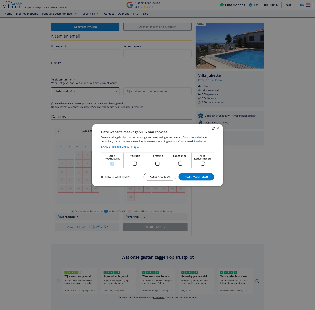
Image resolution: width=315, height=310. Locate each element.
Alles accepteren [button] (196, 176)
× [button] (218, 128)
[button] (157, 147)
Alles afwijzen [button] (160, 176)
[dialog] (157, 155)
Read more (200, 141)
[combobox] (213, 128)
